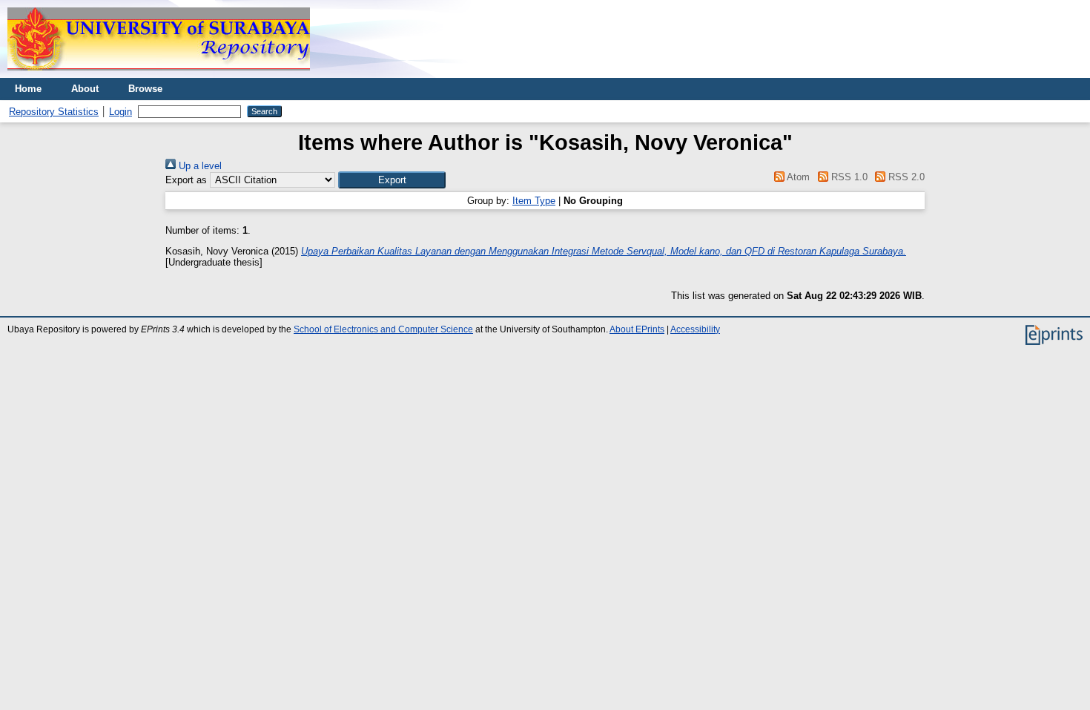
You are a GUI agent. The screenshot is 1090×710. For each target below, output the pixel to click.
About (85, 88)
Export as (186, 179)
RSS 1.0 (847, 177)
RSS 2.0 (905, 177)
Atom (797, 177)
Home (28, 88)
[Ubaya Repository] (158, 74)
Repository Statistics (54, 111)
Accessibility (695, 329)
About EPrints (637, 329)
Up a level (199, 165)
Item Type (533, 200)
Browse (145, 88)
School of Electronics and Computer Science (383, 329)
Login (120, 111)
